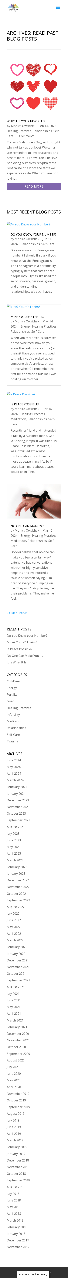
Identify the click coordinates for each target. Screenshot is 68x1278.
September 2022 (18, 900)
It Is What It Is (16, 662)
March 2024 (15, 780)
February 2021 (17, 1027)
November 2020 (18, 1040)
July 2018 (13, 1194)
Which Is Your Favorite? (26, 121)
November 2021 (18, 967)
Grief (10, 701)
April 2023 (14, 853)
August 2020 (16, 1060)
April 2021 (14, 1013)
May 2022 (13, 927)
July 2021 (13, 994)
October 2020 (16, 1047)
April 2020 (14, 1087)
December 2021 (18, 960)
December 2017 (18, 1240)
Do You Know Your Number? (33, 234)
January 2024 (16, 794)
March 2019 (15, 1140)
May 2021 (13, 1007)
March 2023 (15, 860)
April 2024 (14, 773)
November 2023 (18, 807)
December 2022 (18, 880)
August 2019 (16, 1113)
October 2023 (16, 813)
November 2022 (18, 887)
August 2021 (16, 987)
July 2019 (13, 1120)
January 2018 (16, 1234)
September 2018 (18, 1180)
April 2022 (14, 934)
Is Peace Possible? (25, 404)
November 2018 (18, 1167)
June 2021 (14, 1000)
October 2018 (16, 1174)
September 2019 (18, 1107)
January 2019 (16, 1154)
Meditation (18, 419)
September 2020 (18, 1054)
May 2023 (13, 847)
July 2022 (13, 913)
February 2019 (17, 1147)
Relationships (42, 131)
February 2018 (17, 1227)
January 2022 (16, 954)
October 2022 (16, 894)
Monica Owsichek (23, 126)
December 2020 (18, 1034)
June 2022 (14, 920)
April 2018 (14, 1214)
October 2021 (16, 973)
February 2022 (17, 947)
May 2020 (13, 1080)
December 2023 (18, 800)
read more (34, 186)
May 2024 (13, 767)
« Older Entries (17, 613)
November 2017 (18, 1247)
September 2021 (18, 980)
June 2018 (14, 1200)
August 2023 (16, 827)
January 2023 (16, 873)
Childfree (13, 681)
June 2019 (14, 1127)
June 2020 (14, 1074)
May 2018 (13, 1207)
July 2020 (13, 1067)
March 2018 (15, 1220)
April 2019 (14, 1134)
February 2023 (17, 867)
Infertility (13, 715)
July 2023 (13, 833)
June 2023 (14, 840)
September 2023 (18, 820)
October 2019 (16, 1100)
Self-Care (47, 244)
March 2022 (15, 940)
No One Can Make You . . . (30, 526)
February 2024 (17, 787)
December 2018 (18, 1160)
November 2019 (18, 1094)
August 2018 (16, 1187)
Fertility (12, 694)
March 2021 (15, 1020)
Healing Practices (19, 131)
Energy (26, 326)
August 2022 (16, 907)
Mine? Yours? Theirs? (27, 317)
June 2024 (14, 760)
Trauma (12, 741)
